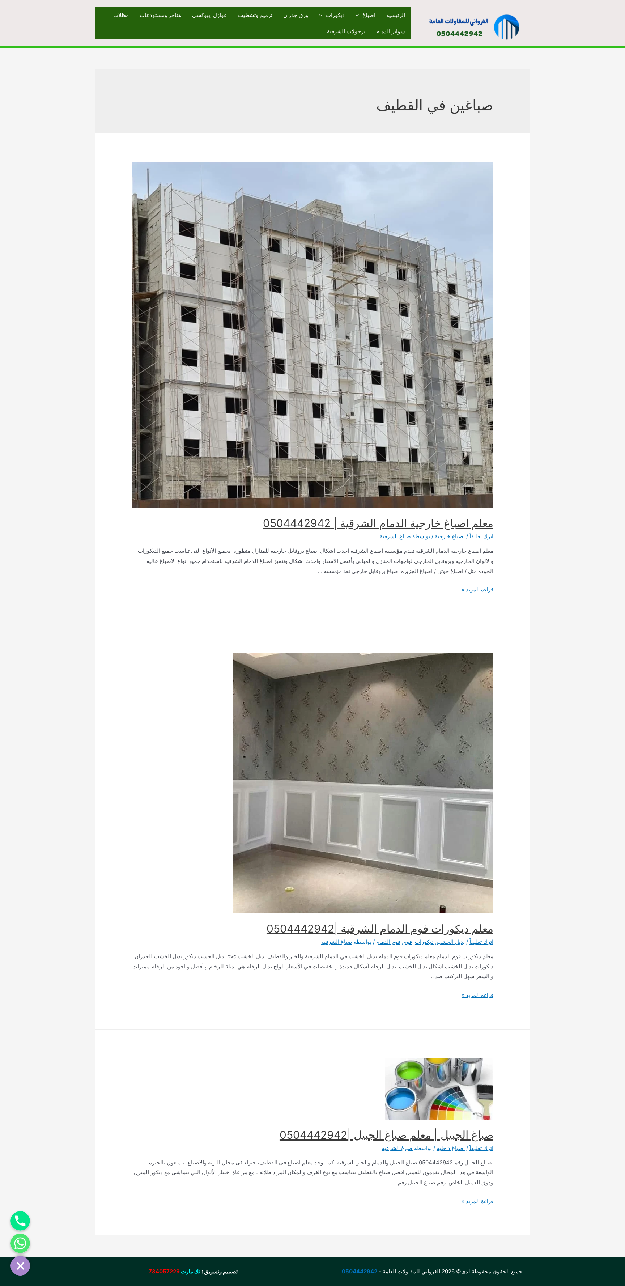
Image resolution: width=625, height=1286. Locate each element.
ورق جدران (295, 15)
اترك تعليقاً (481, 536)
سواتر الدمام (390, 31)
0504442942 (359, 1271)
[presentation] (359, 15)
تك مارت (190, 1271)
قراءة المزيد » (477, 589)
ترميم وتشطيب (255, 15)
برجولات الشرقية (346, 31)
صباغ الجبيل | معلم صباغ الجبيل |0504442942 (386, 1134)
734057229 (164, 1271)
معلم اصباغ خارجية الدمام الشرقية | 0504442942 (378, 523)
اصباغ (368, 15)
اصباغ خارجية (450, 536)
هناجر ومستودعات (160, 15)
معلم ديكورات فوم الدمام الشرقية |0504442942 (380, 928)
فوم (407, 941)
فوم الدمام (388, 941)
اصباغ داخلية (451, 1148)
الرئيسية (395, 15)
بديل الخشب (451, 941)
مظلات (121, 15)
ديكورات (335, 15)
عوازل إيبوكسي (209, 15)
